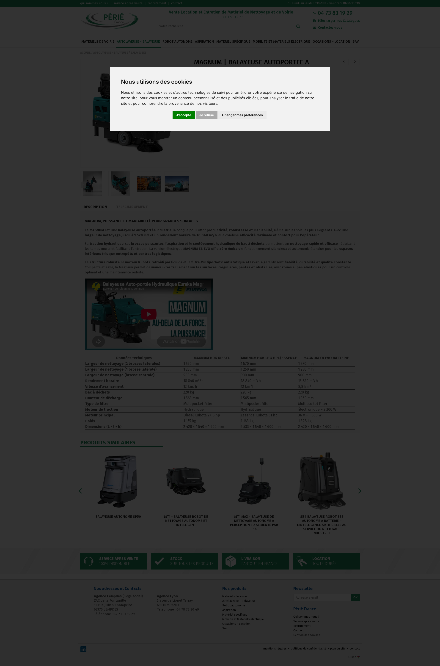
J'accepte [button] (183, 115)
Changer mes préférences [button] (242, 115)
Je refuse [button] (206, 115)
